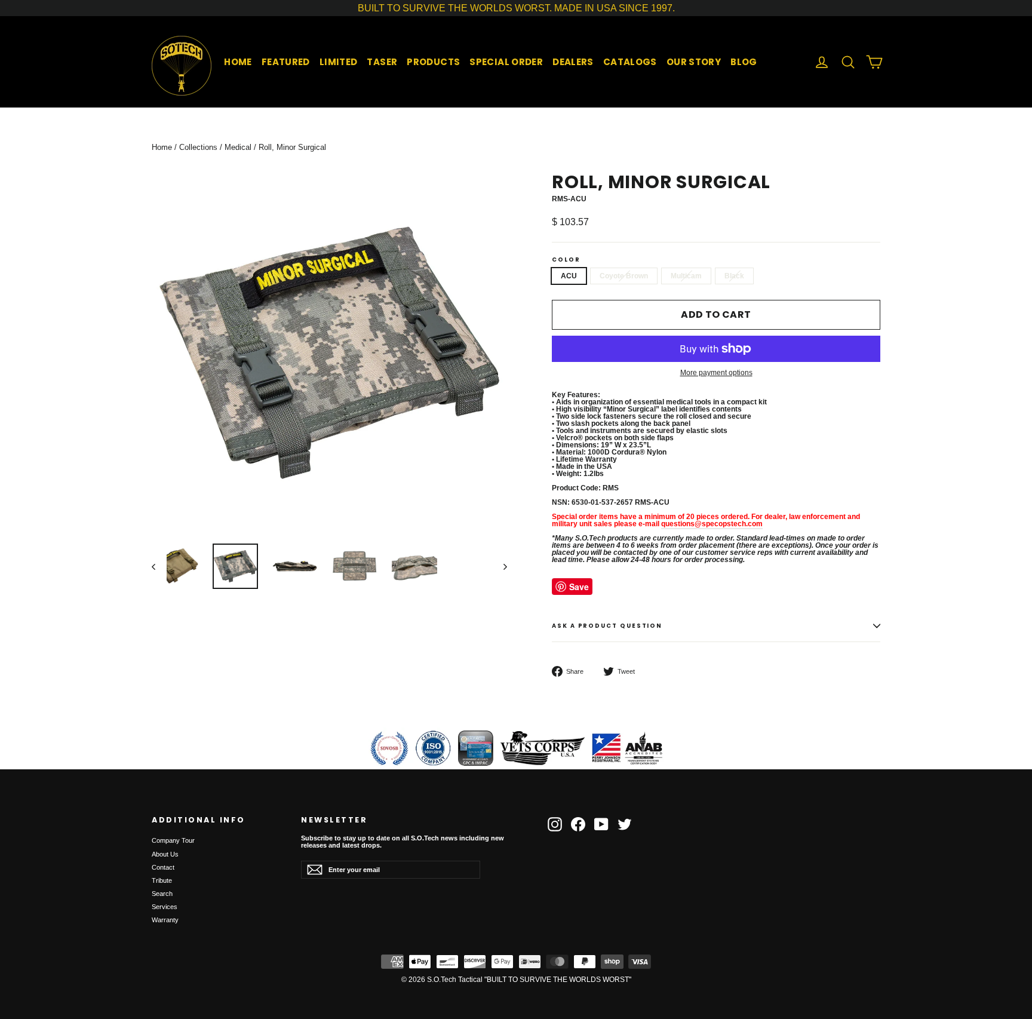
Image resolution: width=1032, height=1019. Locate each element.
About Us (165, 854)
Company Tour (173, 840)
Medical (238, 147)
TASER (382, 62)
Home (162, 147)
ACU (569, 276)
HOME (238, 62)
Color (566, 259)
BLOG (743, 62)
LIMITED (339, 62)
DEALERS (573, 62)
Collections (198, 147)
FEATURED (286, 62)
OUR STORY (693, 62)
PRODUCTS (433, 62)
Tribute (162, 880)
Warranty (165, 919)
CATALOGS (630, 62)
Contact (163, 867)
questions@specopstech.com (712, 524)
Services (164, 906)
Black (734, 276)
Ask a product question (607, 626)
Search (162, 893)
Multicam (686, 276)
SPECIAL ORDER (506, 62)
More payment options (716, 372)
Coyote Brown (624, 276)
